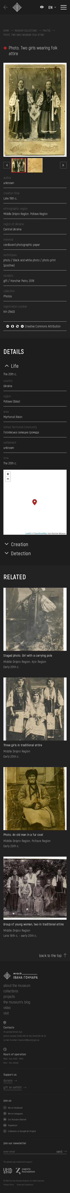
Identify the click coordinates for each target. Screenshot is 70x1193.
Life (15, 366)
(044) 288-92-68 (24, 1035)
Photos (47, 30)
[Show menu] (64, 7)
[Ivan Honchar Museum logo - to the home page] (18, 7)
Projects (9, 996)
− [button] (8, 479)
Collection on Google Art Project (22, 1131)
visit (6, 1013)
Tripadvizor (12, 1125)
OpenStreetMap (40, 533)
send (59, 1151)
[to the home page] (35, 975)
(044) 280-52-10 (39, 1035)
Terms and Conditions (25, 1184)
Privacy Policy (8, 1184)
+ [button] (8, 474)
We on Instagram (15, 1113)
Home (6, 30)
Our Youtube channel (17, 1119)
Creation (19, 544)
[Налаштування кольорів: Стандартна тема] (42, 7)
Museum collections (26, 30)
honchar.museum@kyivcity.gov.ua (24, 1040)
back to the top (50, 955)
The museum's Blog (16, 1002)
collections (10, 990)
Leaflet (28, 533)
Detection (21, 553)
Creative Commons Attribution (42, 326)
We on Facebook (15, 1107)
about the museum (16, 985)
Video (7, 1007)
